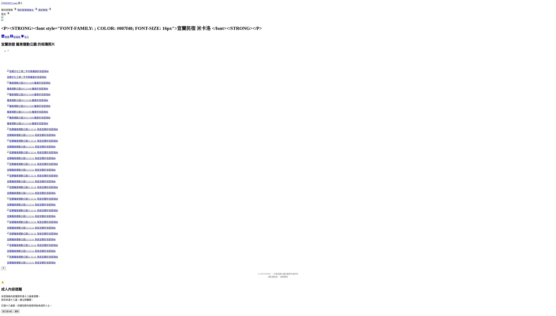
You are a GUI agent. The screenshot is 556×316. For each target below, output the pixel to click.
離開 (17, 311)
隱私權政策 (273, 277)
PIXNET (267, 274)
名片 (26, 37)
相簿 (7, 37)
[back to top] (3, 268)
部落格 (17, 37)
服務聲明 (284, 277)
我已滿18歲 (7, 311)
